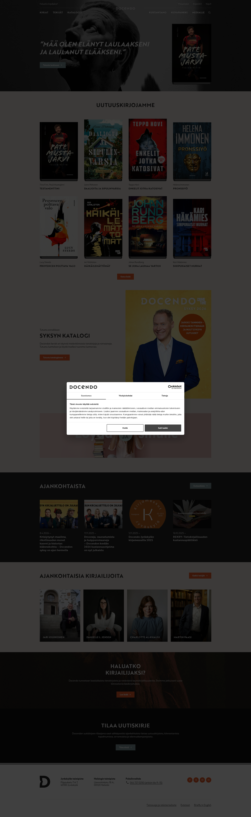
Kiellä (125, 428)
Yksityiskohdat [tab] (125, 396)
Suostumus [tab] (86, 396)
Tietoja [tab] (165, 396)
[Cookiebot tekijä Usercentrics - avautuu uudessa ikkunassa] (170, 387)
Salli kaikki (163, 428)
